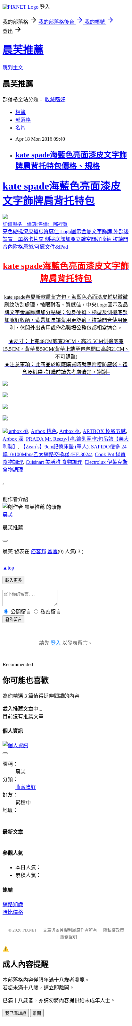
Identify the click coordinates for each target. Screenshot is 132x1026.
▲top (8, 567)
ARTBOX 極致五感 (104, 431)
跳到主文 (13, 67)
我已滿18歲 (15, 1013)
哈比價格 (13, 912)
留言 (52, 551)
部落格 (23, 120)
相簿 (20, 112)
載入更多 (13, 580)
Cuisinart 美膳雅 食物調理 (54, 462)
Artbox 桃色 (44, 431)
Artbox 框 (69, 431)
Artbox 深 (13, 439)
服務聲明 (68, 936)
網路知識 (13, 904)
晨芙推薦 (23, 50)
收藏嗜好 (55, 99)
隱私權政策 (113, 930)
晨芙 (8, 514)
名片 (20, 127)
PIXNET (29, 930)
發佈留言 (13, 619)
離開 (37, 1013)
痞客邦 (38, 551)
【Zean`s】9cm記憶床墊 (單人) (54, 446)
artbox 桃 (18, 431)
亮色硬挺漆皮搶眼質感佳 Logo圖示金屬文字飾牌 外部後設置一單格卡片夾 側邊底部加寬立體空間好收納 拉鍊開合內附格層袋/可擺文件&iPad (66, 277)
